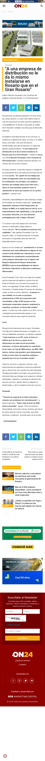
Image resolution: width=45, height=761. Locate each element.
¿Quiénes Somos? (22, 661)
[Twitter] (25, 680)
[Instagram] (19, 680)
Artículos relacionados (11, 467)
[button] (42, 6)
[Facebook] (13, 680)
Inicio (4, 12)
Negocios (11, 12)
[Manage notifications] (5, 756)
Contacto (22, 665)
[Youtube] (32, 680)
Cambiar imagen (13, 625)
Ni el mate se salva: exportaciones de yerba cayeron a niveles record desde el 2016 (33, 455)
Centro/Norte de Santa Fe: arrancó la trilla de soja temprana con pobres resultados (12, 455)
